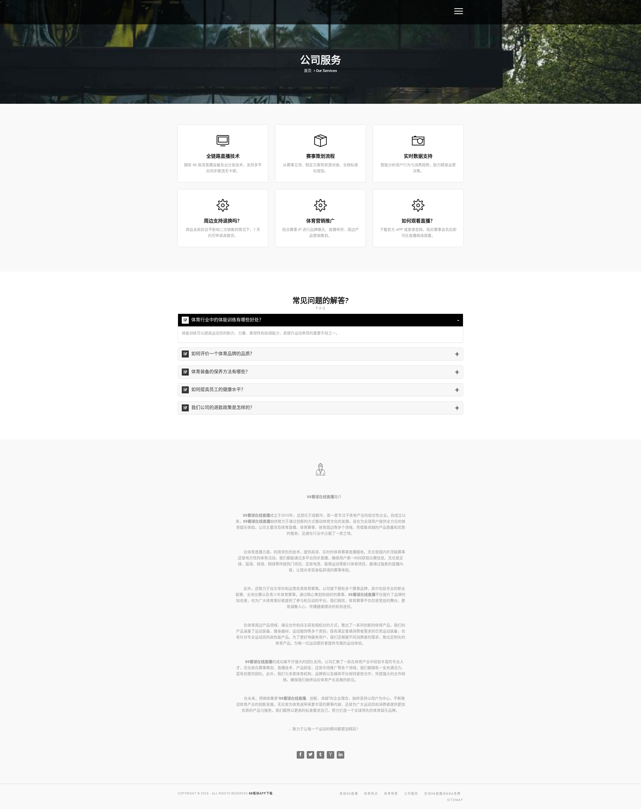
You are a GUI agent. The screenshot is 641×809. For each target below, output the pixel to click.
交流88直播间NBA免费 (594, 11)
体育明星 (536, 11)
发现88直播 (489, 11)
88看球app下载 (261, 793)
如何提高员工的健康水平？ (217, 389)
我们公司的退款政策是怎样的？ (222, 407)
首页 (307, 70)
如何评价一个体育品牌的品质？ (222, 353)
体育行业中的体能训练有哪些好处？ (226, 319)
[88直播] (211, 14)
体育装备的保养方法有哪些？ (220, 371)
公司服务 (559, 11)
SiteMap (455, 800)
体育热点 (513, 11)
